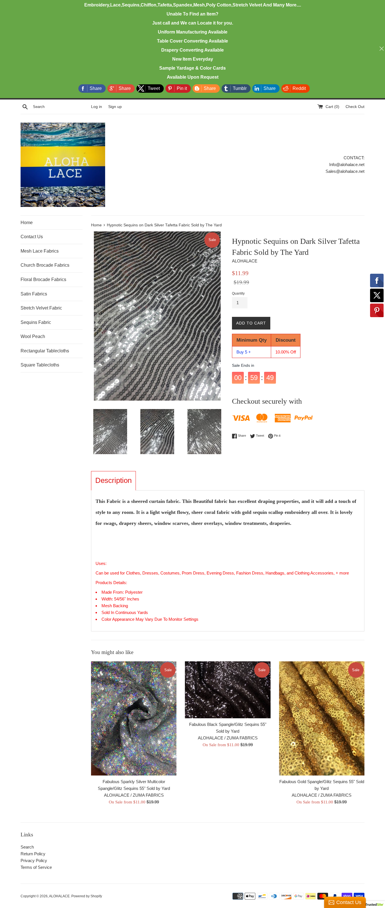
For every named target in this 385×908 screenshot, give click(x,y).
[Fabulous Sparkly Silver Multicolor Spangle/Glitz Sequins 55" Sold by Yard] (133, 718)
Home (27, 222)
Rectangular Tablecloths (45, 350)
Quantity (238, 293)
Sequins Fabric (36, 322)
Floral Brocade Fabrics (43, 279)
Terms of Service (36, 867)
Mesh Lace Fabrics (40, 251)
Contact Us (32, 236)
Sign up (115, 107)
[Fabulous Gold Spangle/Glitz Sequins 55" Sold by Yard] (321, 718)
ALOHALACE (59, 896)
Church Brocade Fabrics (45, 265)
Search (27, 847)
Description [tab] (113, 480)
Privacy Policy (34, 860)
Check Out (355, 107)
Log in (96, 107)
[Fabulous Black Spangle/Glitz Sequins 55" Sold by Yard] (227, 689)
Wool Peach (33, 336)
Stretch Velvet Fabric (41, 308)
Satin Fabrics (34, 293)
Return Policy (33, 853)
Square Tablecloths (40, 365)
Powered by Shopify (86, 896)
